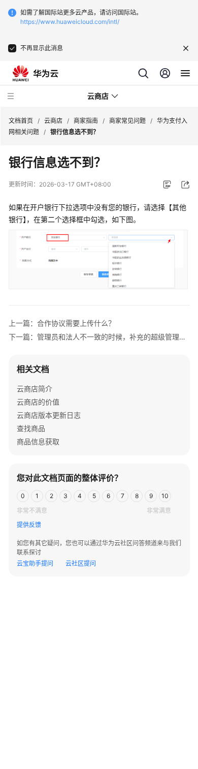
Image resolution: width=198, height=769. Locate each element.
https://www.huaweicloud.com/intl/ (69, 21)
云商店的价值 (38, 401)
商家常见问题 (127, 121)
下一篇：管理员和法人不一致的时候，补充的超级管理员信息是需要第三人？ (99, 336)
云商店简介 (34, 388)
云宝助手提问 (35, 563)
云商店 (53, 121)
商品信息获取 (38, 441)
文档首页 (21, 121)
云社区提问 (80, 563)
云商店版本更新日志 (49, 415)
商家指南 (86, 121)
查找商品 (31, 428)
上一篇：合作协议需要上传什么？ (62, 323)
